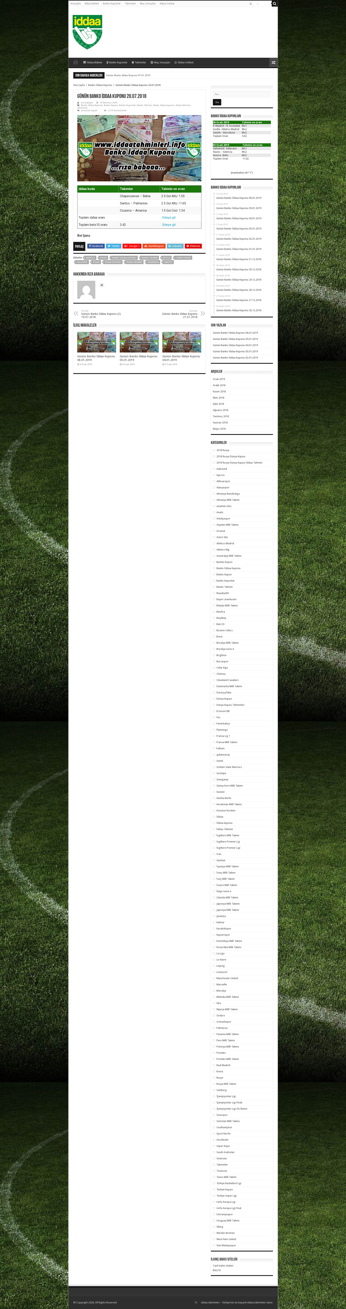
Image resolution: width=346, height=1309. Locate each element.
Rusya (219, 1077)
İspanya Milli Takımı (227, 866)
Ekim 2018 (218, 397)
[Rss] (250, 3)
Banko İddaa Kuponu (100, 85)
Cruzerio (82, 262)
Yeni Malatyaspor (226, 1245)
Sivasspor (222, 1114)
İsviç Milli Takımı (225, 878)
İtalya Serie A (223, 891)
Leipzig (220, 965)
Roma (219, 1071)
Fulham (220, 748)
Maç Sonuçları (148, 3)
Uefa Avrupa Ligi (225, 1201)
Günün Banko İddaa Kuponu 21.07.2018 (179, 314)
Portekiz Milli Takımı (227, 1059)
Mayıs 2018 (219, 428)
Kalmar (220, 922)
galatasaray (223, 754)
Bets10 (166, 258)
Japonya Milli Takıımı (228, 903)
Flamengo (222, 729)
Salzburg (221, 1090)
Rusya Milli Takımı (226, 1083)
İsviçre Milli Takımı (226, 885)
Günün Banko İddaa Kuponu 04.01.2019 (128, 75)
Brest (219, 636)
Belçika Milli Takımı (227, 605)
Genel (219, 760)
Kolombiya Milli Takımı (229, 940)
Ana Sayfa (79, 85)
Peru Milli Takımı (225, 1040)
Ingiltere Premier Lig (228, 841)
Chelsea (220, 673)
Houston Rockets (225, 810)
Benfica (220, 611)
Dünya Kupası (224, 698)
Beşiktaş (221, 617)
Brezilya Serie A (225, 648)
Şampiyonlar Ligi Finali (229, 1102)
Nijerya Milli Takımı (227, 1009)
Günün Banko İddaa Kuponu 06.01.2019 (235, 332)
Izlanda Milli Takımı (227, 897)
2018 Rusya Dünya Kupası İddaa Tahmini (239, 462)
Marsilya (221, 990)
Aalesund (221, 468)
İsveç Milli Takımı (225, 872)
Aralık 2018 (219, 385)
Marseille (221, 984)
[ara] (275, 4)
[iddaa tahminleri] (87, 31)
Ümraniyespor (224, 1214)
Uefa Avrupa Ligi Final (228, 1208)
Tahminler (130, 3)
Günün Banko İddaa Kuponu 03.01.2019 (235, 351)
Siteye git (169, 217)
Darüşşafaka (223, 692)
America (90, 258)
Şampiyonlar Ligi (226, 1096)
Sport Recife (223, 1133)
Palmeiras (153, 262)
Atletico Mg (222, 549)
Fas (218, 717)
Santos (168, 262)
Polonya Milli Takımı (227, 1046)
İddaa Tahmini (183, 105)
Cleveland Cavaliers (227, 680)
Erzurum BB (223, 711)
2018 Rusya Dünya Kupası (230, 456)
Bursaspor (222, 661)
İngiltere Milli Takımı (227, 835)
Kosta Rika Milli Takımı (228, 947)
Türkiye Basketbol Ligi (228, 1183)
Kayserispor (223, 934)
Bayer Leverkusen (226, 599)
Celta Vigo (222, 667)
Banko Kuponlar (112, 3)
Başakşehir (222, 593)
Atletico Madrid (225, 543)
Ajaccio (220, 475)
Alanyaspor (222, 487)
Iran (218, 853)
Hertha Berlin (223, 798)
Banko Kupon (111, 105)
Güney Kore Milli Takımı (229, 785)
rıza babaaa (87, 102)
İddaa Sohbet (167, 3)
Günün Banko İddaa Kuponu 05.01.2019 (235, 338)
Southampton (224, 1127)
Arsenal (220, 530)
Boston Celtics (224, 630)
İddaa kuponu (167, 105)
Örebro (220, 1015)
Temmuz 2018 (221, 416)
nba (218, 1003)
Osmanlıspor (223, 1021)
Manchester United (227, 978)
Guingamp (222, 779)
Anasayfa (75, 3)
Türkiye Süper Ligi (226, 1195)
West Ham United (226, 1239)
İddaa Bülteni (92, 3)
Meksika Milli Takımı (227, 996)
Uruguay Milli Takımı (227, 1220)
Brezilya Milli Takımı (227, 642)
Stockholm (222, 1139)
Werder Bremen (225, 1232)
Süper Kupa (223, 1145)
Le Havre (221, 959)
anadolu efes (223, 506)
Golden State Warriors (229, 767)
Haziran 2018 (220, 422)
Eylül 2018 (218, 403)
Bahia (103, 258)
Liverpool (221, 972)
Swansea (221, 1158)
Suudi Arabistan (225, 1152)
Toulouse (221, 1170)
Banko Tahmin (144, 105)
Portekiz (221, 1052)
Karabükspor (223, 928)
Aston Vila (222, 537)
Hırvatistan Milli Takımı (229, 804)
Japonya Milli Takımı (227, 909)
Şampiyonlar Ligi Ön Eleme (231, 1108)
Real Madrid (223, 1065)
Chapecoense (183, 258)
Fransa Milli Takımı (226, 742)
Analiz (219, 512)
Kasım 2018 (219, 391)
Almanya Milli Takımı (227, 499)
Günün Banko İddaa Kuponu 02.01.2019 (235, 357)
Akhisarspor (223, 481)
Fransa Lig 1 (223, 735)
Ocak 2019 (219, 379)
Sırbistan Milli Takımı (228, 1121)
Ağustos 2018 (220, 410)
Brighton (221, 655)
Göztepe (221, 773)
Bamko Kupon (224, 562)
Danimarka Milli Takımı (229, 686)
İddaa (156, 105)
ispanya (220, 860)
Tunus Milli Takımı (226, 1177)
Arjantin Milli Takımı (227, 524)
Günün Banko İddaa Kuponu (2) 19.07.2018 (101, 314)
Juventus (221, 916)
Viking (219, 1226)
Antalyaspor (223, 518)
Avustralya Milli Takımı (228, 555)
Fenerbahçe (223, 723)
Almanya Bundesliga (228, 493)
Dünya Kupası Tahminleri (230, 704)
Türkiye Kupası (224, 1189)
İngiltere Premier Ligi (228, 847)
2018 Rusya (222, 450)
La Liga (220, 953)
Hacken (220, 791)
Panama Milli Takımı (227, 1034)
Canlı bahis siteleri (223, 1265)
